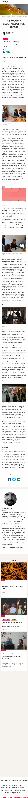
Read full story (5, 594)
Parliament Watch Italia (16, 547)
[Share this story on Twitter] (7, 52)
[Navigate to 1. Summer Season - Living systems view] (14, 571)
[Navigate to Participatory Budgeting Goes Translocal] (14, 641)
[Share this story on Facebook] (4, 52)
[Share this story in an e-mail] (9, 52)
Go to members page (6, 550)
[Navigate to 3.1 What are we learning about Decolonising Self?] (14, 606)
